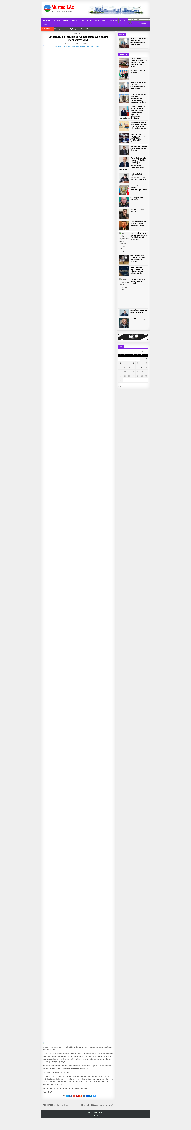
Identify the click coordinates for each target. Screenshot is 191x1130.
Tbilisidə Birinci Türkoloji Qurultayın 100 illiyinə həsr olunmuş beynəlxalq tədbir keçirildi (138, 62)
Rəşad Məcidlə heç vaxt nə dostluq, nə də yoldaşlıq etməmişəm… (138, 223)
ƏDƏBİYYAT (113, 20)
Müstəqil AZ (70, 43)
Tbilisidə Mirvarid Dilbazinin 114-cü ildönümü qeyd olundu (138, 188)
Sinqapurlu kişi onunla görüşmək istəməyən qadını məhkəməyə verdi (78, 38)
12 (129, 367)
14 (138, 367)
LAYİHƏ (45, 24)
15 (142, 367)
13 (133, 367)
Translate (143, 23)
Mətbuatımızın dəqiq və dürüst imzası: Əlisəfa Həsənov (138, 148)
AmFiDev (95, 1115)
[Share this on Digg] (87, 1096)
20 (133, 371)
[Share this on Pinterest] (77, 1096)
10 (120, 367)
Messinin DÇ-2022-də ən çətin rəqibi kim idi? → (98, 1105)
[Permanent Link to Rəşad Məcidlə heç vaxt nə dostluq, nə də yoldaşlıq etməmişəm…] (124, 225)
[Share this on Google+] (74, 1096)
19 (129, 371)
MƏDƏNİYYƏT (124, 20)
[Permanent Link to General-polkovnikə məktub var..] (124, 202)
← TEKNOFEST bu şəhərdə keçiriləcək (55, 1105)
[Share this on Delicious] (94, 1096)
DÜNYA (97, 20)
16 (146, 367)
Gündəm (78, 33)
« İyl (119, 386)
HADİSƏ (89, 20)
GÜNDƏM (57, 20)
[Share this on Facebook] (70, 1096)
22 (142, 371)
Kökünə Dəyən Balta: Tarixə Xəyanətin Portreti (138, 281)
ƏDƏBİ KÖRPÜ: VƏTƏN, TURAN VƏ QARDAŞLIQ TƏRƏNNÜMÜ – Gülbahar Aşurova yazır (138, 138)
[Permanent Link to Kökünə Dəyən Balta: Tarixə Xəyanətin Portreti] (124, 293)
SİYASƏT (65, 20)
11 (125, 367)
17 (120, 371)
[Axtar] (128, 27)
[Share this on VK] (84, 1096)
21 (138, 371)
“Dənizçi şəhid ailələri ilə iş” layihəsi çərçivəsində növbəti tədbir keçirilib (74, 29)
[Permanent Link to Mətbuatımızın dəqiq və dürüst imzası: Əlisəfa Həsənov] (124, 150)
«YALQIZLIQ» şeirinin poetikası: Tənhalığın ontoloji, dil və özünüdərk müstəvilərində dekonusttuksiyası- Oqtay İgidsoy (132, 163)
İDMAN (104, 20)
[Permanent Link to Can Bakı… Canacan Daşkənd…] (124, 75)
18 (125, 371)
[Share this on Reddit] (80, 1096)
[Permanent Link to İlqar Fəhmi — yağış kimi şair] (124, 214)
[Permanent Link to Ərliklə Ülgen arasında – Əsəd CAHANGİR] (124, 312)
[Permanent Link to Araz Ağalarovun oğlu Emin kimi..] (124, 323)
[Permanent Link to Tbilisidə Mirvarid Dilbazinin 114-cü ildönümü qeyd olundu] (124, 190)
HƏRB (82, 20)
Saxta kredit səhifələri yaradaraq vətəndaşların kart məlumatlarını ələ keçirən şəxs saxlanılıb (138, 98)
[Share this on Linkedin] (90, 1096)
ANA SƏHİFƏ (47, 20)
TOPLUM (74, 20)
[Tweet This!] (67, 1096)
